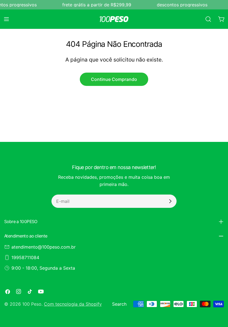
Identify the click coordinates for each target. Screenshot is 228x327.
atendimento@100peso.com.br (43, 247)
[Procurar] (208, 19)
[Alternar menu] (6, 19)
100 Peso (31, 304)
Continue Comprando (114, 79)
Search (119, 304)
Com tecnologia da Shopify (73, 304)
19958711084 (25, 257)
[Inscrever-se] (170, 201)
